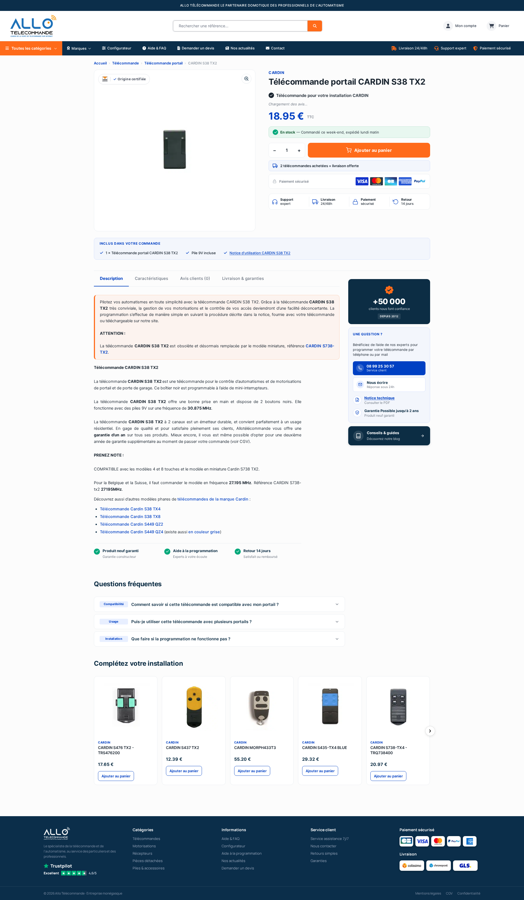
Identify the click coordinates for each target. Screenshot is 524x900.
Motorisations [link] (144, 845)
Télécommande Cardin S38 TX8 (130, 516)
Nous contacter (324, 845)
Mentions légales (428, 893)
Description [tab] (111, 278)
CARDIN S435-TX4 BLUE (324, 747)
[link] (460, 26)
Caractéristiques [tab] (151, 278)
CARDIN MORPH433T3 (255, 747)
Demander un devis (238, 868)
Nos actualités (233, 860)
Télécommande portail (163, 63)
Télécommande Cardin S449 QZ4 (131, 531)
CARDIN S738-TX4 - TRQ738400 (388, 750)
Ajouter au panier (373, 150)
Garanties (319, 860)
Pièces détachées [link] (148, 860)
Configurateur (233, 845)
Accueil (100, 63)
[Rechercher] (315, 25)
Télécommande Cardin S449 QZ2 (131, 524)
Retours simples (324, 853)
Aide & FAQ (230, 838)
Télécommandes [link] (146, 838)
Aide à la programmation (242, 853)
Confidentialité (468, 893)
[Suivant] (430, 731)
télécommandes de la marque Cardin (212, 499)
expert (286, 201)
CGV (449, 893)
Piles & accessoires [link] (149, 868)
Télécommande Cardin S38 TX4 (130, 509)
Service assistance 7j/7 (330, 838)
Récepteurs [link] (142, 853)
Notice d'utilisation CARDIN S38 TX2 (260, 253)
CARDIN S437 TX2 (182, 747)
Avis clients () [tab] (195, 278)
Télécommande (125, 63)
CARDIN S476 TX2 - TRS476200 (116, 750)
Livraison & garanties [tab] (243, 278)
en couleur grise (204, 531)
